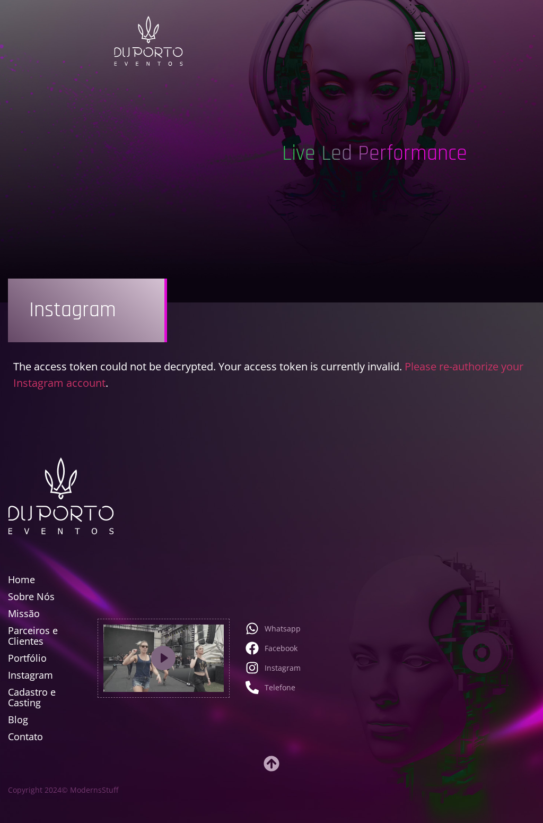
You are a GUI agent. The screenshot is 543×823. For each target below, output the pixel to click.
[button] (420, 36)
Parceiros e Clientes (33, 635)
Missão (24, 613)
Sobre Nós (31, 596)
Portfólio (27, 658)
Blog (18, 719)
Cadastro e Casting (32, 697)
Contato (25, 736)
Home (21, 579)
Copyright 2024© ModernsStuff (63, 790)
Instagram (30, 675)
